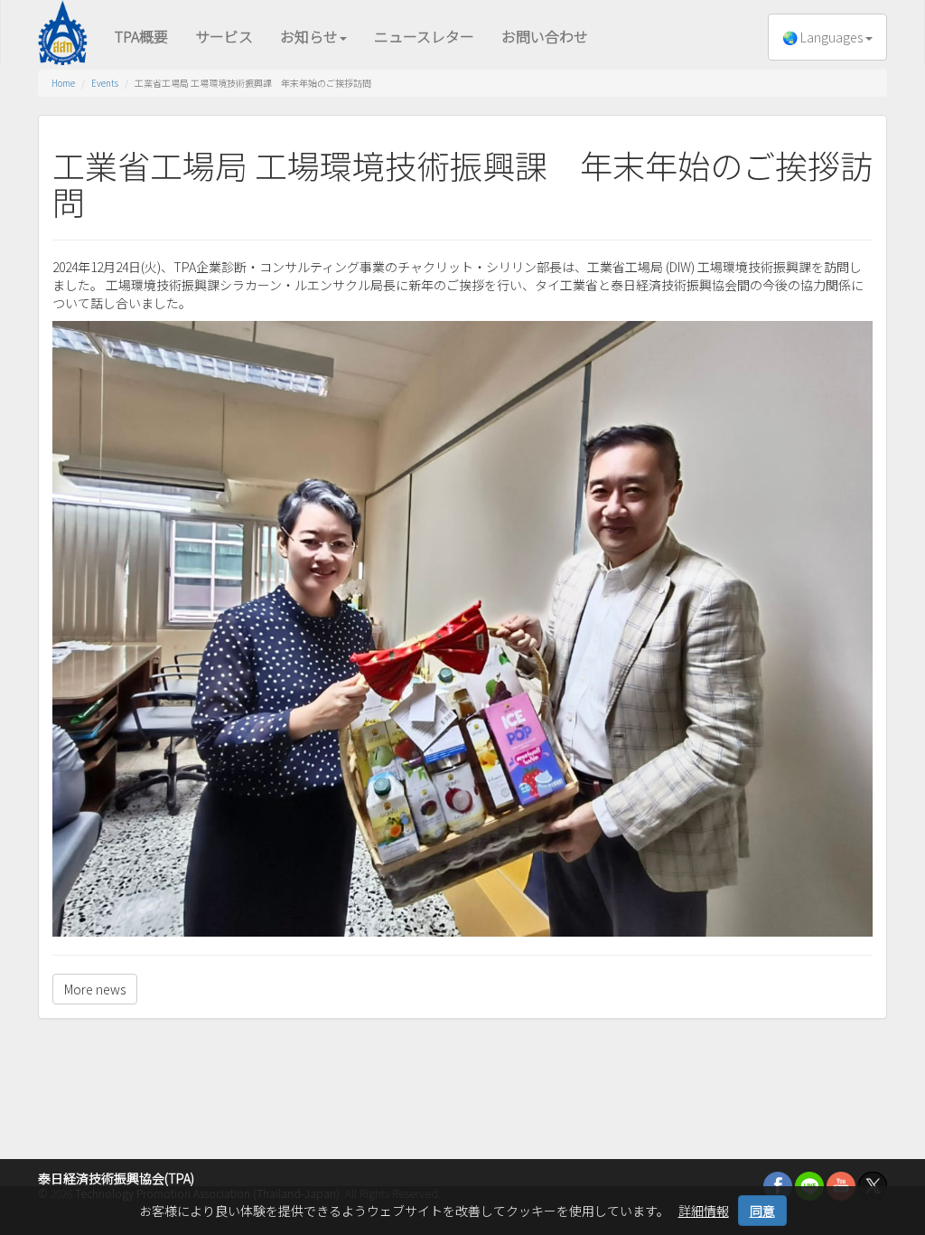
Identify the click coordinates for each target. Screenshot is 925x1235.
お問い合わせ (544, 36)
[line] (809, 1184)
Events (104, 83)
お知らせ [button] (309, 36)
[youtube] (841, 1184)
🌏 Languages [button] (823, 37)
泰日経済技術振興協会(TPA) (116, 1178)
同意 (762, 1211)
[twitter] (872, 1184)
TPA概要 (141, 36)
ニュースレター (424, 36)
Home (63, 83)
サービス (224, 36)
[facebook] (777, 1184)
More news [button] (95, 989)
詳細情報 (703, 1211)
